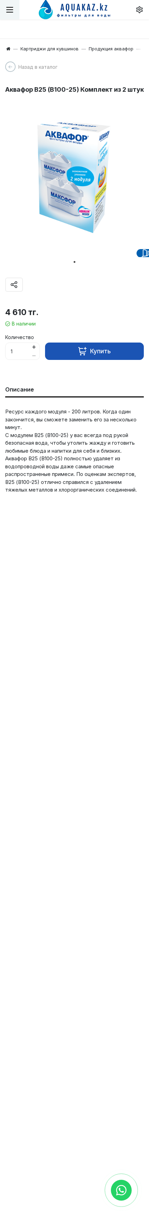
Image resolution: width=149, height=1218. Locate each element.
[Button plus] (34, 347)
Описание (19, 389)
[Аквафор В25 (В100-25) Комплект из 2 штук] (74, 176)
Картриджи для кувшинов (49, 48)
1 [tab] (74, 261)
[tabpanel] (74, 176)
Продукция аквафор (111, 48)
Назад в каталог (38, 67)
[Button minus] (34, 355)
